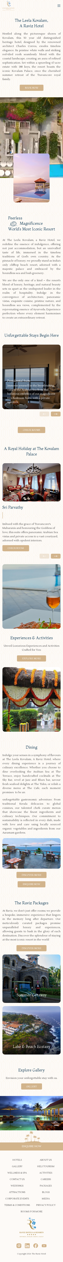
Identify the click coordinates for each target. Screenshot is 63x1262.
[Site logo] (8, 5)
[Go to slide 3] (56, 1125)
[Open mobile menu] (59, 5)
